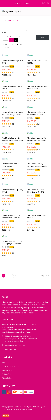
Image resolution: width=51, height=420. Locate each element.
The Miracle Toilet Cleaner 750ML (37, 61)
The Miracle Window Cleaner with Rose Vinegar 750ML (13, 113)
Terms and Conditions (10, 366)
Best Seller (7, 47)
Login (27, 3)
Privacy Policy (7, 378)
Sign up (18, 3)
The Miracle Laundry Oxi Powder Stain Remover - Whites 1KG (11, 216)
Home (4, 20)
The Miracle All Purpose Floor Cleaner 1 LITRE (36, 190)
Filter (42, 37)
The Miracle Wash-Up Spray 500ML (12, 190)
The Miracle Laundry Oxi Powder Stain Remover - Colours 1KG (36, 139)
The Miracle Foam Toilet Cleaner (36, 216)
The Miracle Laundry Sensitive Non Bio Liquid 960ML (36, 165)
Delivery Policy (7, 374)
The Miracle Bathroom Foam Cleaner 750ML (36, 113)
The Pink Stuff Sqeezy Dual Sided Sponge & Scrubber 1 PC (12, 242)
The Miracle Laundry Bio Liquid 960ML (11, 165)
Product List (14, 20)
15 (10, 45)
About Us (5, 362)
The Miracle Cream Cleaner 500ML (12, 87)
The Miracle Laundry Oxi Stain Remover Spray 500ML (13, 139)
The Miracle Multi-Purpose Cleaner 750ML (37, 87)
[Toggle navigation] (46, 12)
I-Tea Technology (27, 409)
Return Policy (7, 370)
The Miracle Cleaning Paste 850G (12, 61)
